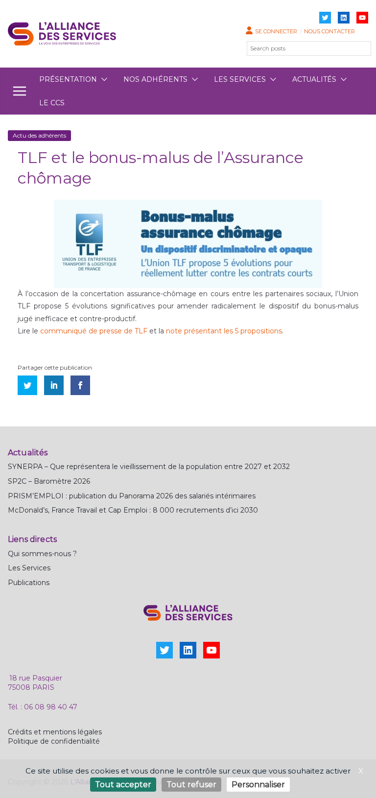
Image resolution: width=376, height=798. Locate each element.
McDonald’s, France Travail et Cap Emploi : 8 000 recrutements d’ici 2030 (133, 510)
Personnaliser (258, 784)
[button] (102, 79)
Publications (28, 582)
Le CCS (52, 102)
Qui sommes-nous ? (42, 553)
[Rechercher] (358, 48)
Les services (240, 79)
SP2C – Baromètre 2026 (49, 481)
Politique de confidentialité (54, 741)
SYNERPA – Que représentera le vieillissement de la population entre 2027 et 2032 (149, 466)
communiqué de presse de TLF (93, 331)
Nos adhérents (155, 79)
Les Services (29, 567)
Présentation (68, 79)
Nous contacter (329, 31)
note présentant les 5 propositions (224, 331)
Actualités (314, 79)
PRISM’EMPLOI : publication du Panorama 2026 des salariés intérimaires (132, 496)
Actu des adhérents (39, 135)
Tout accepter (123, 784)
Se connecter (276, 31)
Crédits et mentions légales (55, 732)
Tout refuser (191, 784)
